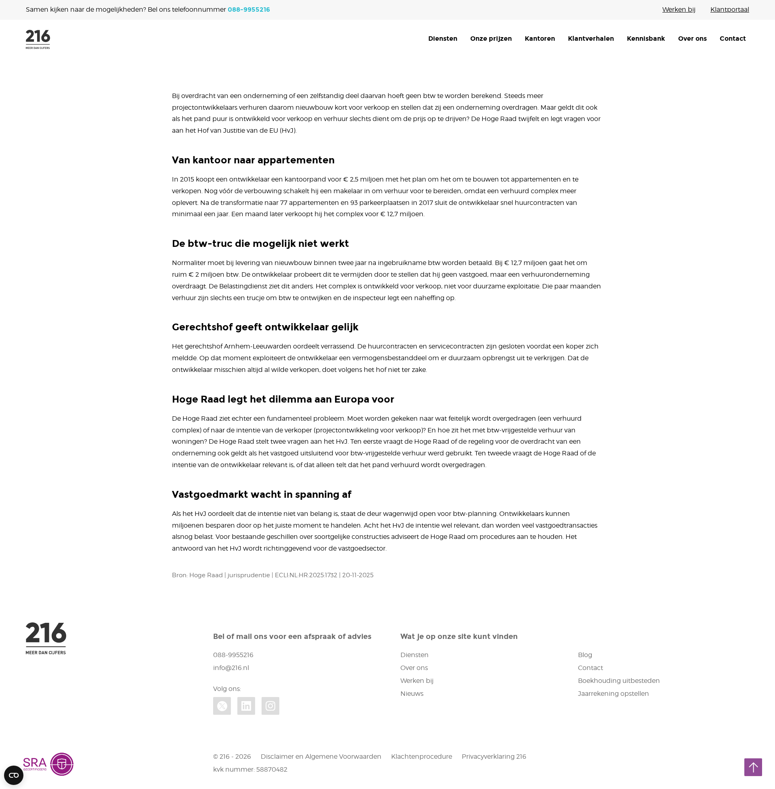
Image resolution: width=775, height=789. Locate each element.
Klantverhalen (591, 38)
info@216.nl (231, 668)
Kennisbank (646, 38)
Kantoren (540, 38)
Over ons (692, 38)
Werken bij (678, 9)
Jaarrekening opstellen (613, 693)
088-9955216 (249, 9)
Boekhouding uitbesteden (619, 681)
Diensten (442, 38)
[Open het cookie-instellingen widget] (13, 775)
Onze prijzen (491, 38)
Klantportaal (729, 9)
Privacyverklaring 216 (494, 756)
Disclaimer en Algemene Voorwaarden (321, 756)
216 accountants (38, 39)
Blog (585, 655)
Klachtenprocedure (421, 756)
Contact (733, 38)
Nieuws (411, 693)
